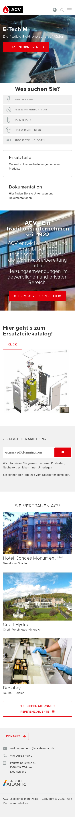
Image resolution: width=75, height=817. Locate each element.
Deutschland (55, 10)
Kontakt (13, 736)
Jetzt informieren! (23, 47)
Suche (62, 10)
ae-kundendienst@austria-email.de (32, 748)
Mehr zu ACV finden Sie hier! (37, 296)
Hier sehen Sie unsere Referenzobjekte (38, 708)
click (12, 344)
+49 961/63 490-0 (21, 756)
